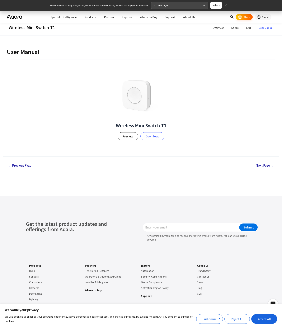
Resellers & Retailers (97, 271)
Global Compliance (151, 282)
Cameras (34, 288)
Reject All (237, 319)
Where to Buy (93, 290)
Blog (199, 288)
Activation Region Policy (155, 288)
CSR (199, 293)
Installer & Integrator (97, 282)
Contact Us (203, 276)
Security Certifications (154, 276)
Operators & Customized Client (103, 276)
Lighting (33, 299)
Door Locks (35, 293)
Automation (147, 271)
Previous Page (19, 165)
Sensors (34, 276)
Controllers (35, 282)
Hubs (32, 271)
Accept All (264, 319)
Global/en (163, 5)
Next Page (265, 165)
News (200, 282)
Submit (248, 227)
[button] (232, 17)
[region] (141, 315)
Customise (210, 319)
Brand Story (204, 271)
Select (216, 5)
